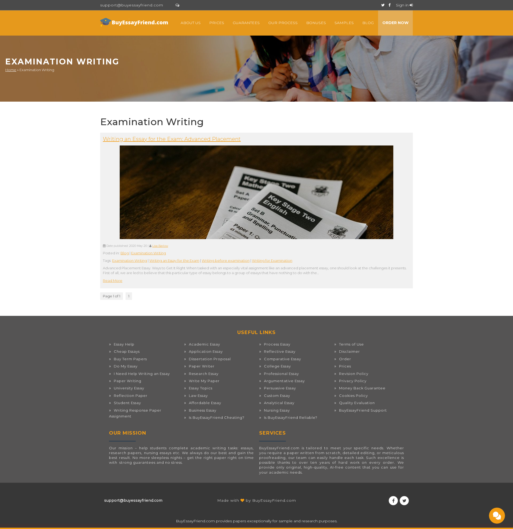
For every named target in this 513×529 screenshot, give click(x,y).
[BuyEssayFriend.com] (135, 22)
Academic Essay (204, 344)
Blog (368, 22)
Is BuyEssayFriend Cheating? (216, 417)
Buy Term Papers (130, 359)
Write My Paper (204, 381)
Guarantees (246, 22)
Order (345, 359)
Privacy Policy (353, 381)
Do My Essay (126, 366)
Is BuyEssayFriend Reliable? (290, 417)
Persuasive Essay (280, 388)
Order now (395, 22)
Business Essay (202, 410)
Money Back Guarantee (362, 388)
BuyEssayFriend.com (274, 500)
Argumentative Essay (284, 381)
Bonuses (316, 22)
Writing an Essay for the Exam (174, 260)
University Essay (129, 388)
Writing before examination (226, 260)
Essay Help (124, 344)
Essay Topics (200, 388)
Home (10, 70)
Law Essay (198, 395)
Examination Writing (148, 253)
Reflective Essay (280, 351)
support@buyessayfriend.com (131, 5)
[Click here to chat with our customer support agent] (177, 5)
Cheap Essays (127, 351)
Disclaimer (349, 351)
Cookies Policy (353, 395)
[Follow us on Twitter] (383, 5)
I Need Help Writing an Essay (142, 373)
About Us (191, 22)
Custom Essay (277, 395)
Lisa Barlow (160, 246)
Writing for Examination (272, 260)
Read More (112, 280)
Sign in (403, 5)
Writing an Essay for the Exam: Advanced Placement (172, 139)
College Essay (277, 366)
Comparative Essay (282, 359)
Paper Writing (127, 381)
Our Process (283, 22)
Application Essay (206, 351)
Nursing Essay (277, 410)
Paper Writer (202, 366)
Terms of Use (351, 344)
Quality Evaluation (357, 403)
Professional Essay (281, 373)
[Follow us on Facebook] (389, 5)
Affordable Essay (205, 403)
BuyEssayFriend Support (363, 410)
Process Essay (277, 344)
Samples (344, 22)
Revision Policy (353, 373)
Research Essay (204, 373)
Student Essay (127, 403)
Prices (216, 22)
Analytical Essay (279, 403)
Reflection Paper (130, 395)
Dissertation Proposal (210, 359)
